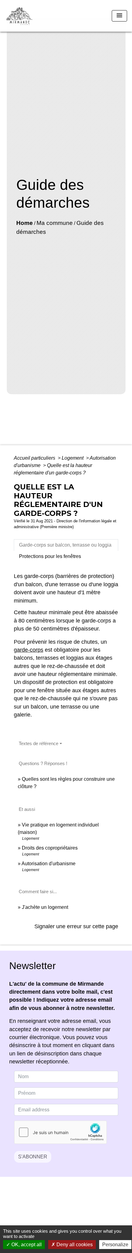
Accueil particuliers (35, 458)
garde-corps (28, 650)
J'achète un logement (45, 907)
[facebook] (58, 1205)
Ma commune (55, 223)
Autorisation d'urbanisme (48, 863)
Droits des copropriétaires (50, 847)
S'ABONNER (32, 1156)
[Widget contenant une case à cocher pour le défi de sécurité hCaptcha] (60, 1132)
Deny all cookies (74, 1244)
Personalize (115, 1244)
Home (24, 223)
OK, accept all (26, 1244)
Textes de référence (38, 743)
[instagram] (74, 1205)
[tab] (66, 545)
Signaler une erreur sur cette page (76, 926)
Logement (73, 458)
